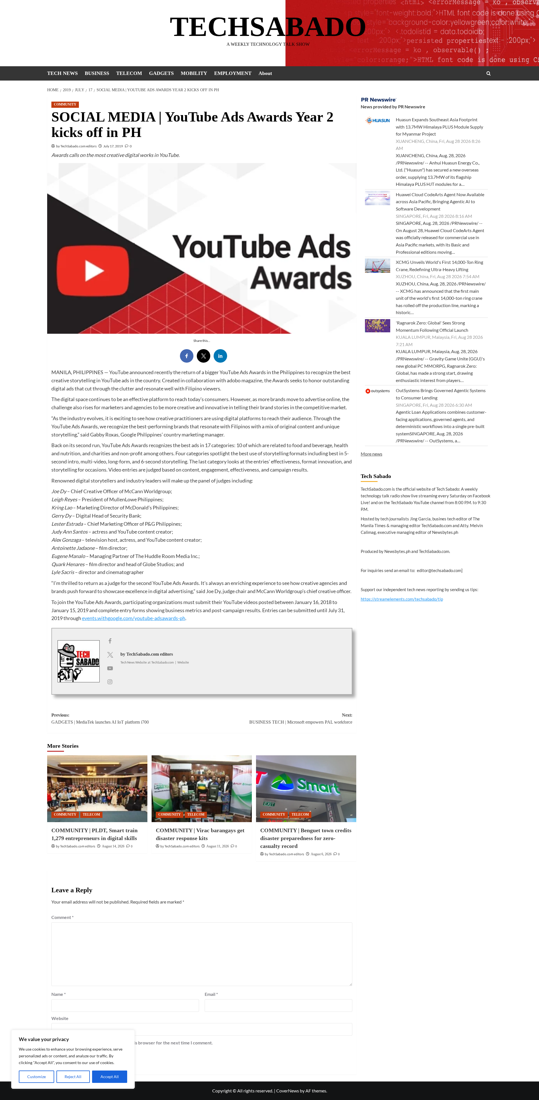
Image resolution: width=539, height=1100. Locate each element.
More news (371, 453)
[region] (73, 1059)
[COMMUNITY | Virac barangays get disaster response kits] (202, 788)
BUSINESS (97, 73)
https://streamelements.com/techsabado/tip (402, 599)
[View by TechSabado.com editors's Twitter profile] (110, 654)
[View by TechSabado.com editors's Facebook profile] (110, 641)
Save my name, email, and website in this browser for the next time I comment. (135, 1042)
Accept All (110, 1076)
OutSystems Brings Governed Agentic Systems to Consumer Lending (441, 394)
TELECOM (129, 73)
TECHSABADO (268, 26)
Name (58, 994)
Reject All (73, 1076)
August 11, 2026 (217, 846)
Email (211, 994)
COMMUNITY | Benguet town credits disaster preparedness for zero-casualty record (305, 838)
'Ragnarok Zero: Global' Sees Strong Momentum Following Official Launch (432, 326)
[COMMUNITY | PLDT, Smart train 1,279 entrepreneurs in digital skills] (97, 788)
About (265, 73)
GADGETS (161, 73)
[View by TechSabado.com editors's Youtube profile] (110, 668)
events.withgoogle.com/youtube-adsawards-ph (133, 618)
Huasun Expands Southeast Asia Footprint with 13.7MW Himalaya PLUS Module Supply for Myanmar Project (439, 126)
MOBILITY (194, 73)
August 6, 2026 (321, 854)
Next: (300, 719)
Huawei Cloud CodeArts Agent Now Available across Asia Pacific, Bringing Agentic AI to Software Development (440, 201)
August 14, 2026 (113, 846)
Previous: (100, 719)
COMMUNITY (65, 104)
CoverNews (287, 1090)
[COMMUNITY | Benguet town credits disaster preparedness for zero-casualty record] (306, 788)
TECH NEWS (62, 73)
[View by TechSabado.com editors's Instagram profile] (110, 681)
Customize (36, 1076)
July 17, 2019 (113, 146)
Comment (62, 917)
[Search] (488, 73)
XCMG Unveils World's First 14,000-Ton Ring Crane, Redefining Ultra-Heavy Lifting (439, 265)
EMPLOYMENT (233, 73)
